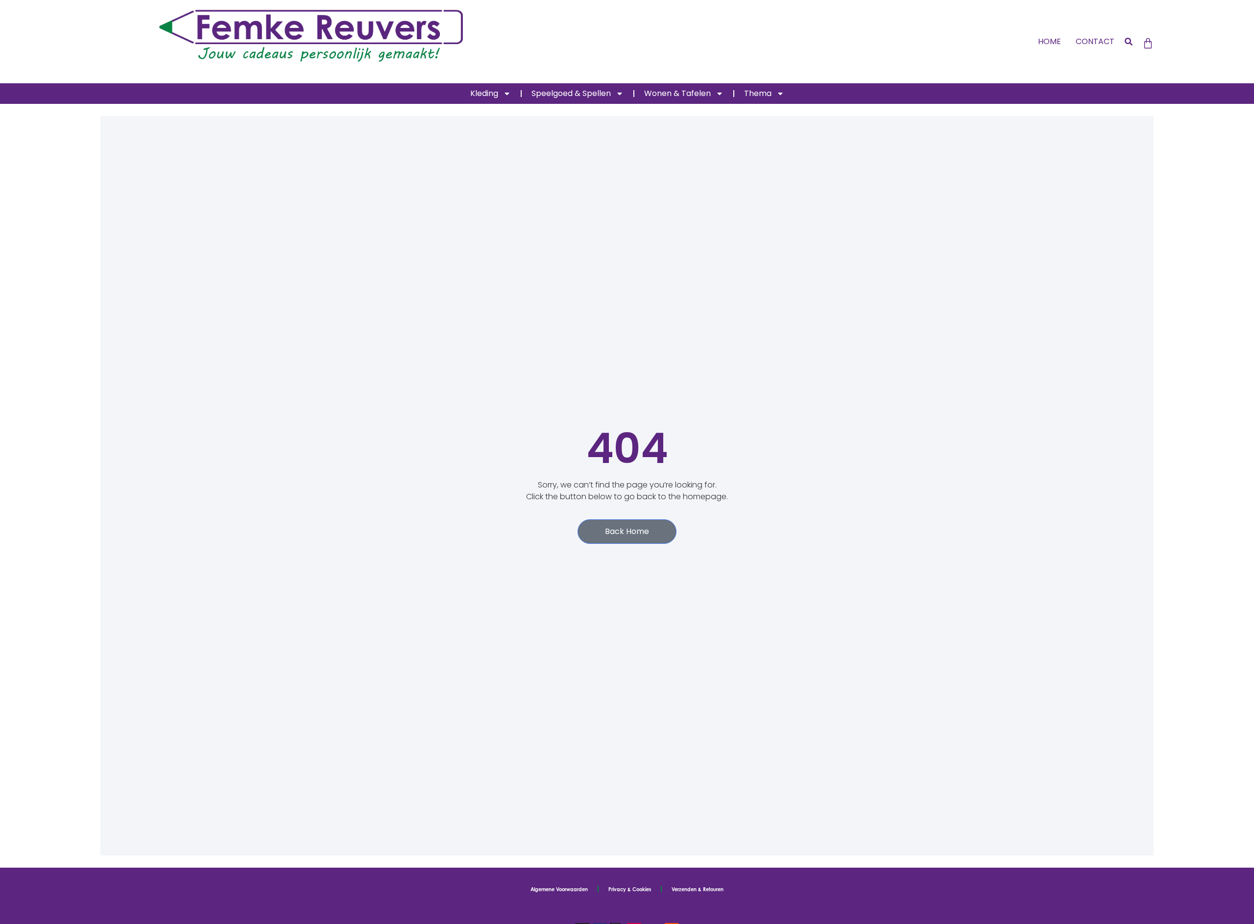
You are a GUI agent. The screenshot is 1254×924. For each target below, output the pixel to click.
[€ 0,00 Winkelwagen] (1148, 43)
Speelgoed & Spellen (571, 93)
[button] (1128, 42)
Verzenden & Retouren (697, 889)
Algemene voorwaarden (559, 889)
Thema (758, 93)
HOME (1049, 41)
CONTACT (1095, 41)
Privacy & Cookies (629, 889)
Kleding (484, 93)
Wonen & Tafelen (677, 93)
